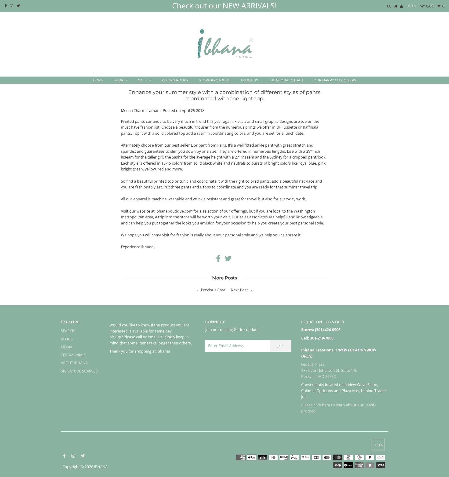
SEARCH (68, 330)
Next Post (239, 290)
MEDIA (66, 347)
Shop (118, 80)
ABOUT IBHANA (74, 362)
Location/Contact (285, 80)
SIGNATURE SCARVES (79, 371)
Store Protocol (214, 80)
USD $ (411, 6)
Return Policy (174, 80)
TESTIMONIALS (73, 355)
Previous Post (213, 290)
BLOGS (67, 339)
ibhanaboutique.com (174, 211)
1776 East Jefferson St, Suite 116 (329, 370)
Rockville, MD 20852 (318, 376)
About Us (249, 80)
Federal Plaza (313, 364)
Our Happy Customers (335, 80)
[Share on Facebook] (218, 259)
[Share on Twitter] (228, 259)
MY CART (432, 6)
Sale (142, 80)
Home (98, 80)
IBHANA (101, 466)
